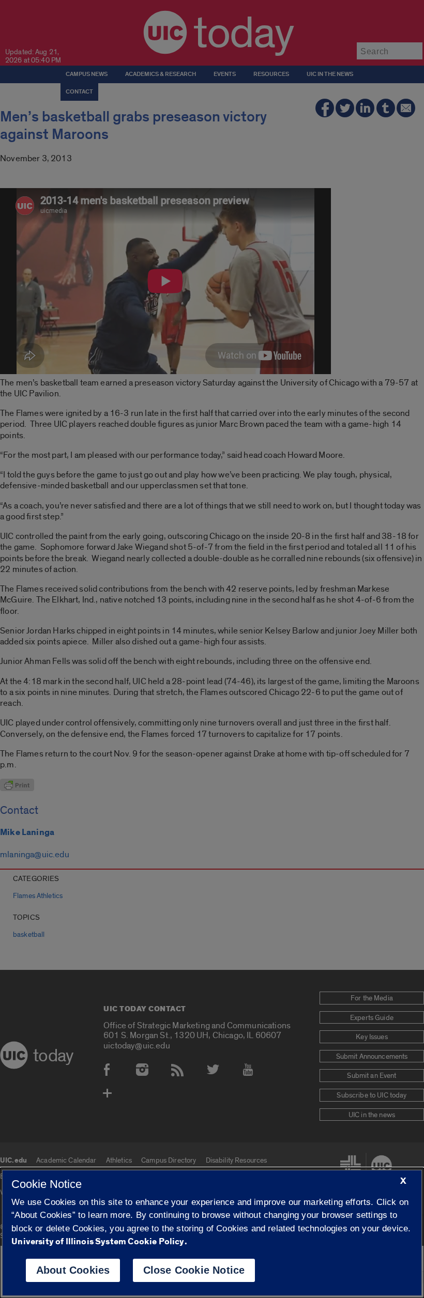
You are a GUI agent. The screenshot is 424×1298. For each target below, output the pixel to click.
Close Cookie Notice (194, 1270)
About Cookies (73, 1270)
